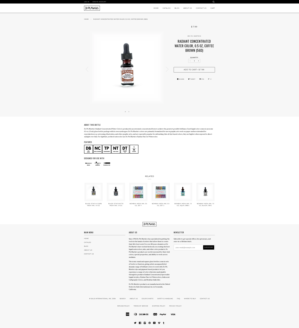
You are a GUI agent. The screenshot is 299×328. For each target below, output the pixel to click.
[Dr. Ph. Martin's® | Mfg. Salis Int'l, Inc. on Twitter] (135, 323)
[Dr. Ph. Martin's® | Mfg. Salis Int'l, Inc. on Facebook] (140, 323)
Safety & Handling (165, 298)
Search (123, 298)
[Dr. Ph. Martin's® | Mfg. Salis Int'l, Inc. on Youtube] (154, 323)
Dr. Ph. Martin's (194, 36)
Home (156, 8)
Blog (177, 8)
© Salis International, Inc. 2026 (102, 298)
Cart (212, 8)
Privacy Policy (175, 306)
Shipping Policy (158, 306)
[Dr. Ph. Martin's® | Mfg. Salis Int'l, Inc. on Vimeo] (159, 323)
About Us (187, 8)
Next (167, 69)
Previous (87, 69)
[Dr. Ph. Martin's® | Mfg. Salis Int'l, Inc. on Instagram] (145, 323)
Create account (99, 2)
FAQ (178, 298)
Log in (86, 2)
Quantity (194, 57)
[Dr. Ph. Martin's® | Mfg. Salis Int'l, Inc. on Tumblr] (164, 323)
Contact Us (201, 8)
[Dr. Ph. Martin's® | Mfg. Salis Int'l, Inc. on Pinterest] (149, 323)
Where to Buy (190, 298)
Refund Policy (123, 306)
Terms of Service (141, 306)
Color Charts (147, 298)
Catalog (167, 8)
